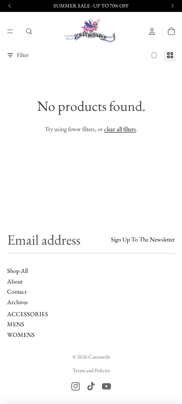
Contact (17, 291)
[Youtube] (106, 386)
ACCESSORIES (27, 314)
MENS (15, 324)
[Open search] (29, 31)
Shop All (17, 271)
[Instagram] (75, 386)
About (15, 281)
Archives (17, 302)
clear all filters (120, 129)
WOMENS (21, 335)
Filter (23, 55)
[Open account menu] (152, 31)
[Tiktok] (91, 386)
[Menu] (10, 31)
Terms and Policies (91, 370)
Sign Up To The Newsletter (143, 239)
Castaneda (99, 356)
